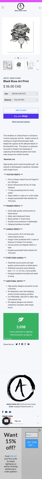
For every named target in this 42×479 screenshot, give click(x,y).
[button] (6, 421)
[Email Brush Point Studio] (10, 412)
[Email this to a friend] (28, 344)
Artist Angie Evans (12, 78)
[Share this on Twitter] (16, 344)
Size (6, 94)
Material (7, 100)
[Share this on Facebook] (19, 344)
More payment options (21, 122)
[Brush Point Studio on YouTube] (6, 412)
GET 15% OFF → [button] (32, 443)
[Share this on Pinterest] (22, 344)
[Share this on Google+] (25, 344)
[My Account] (2, 7)
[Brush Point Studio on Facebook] (2, 412)
